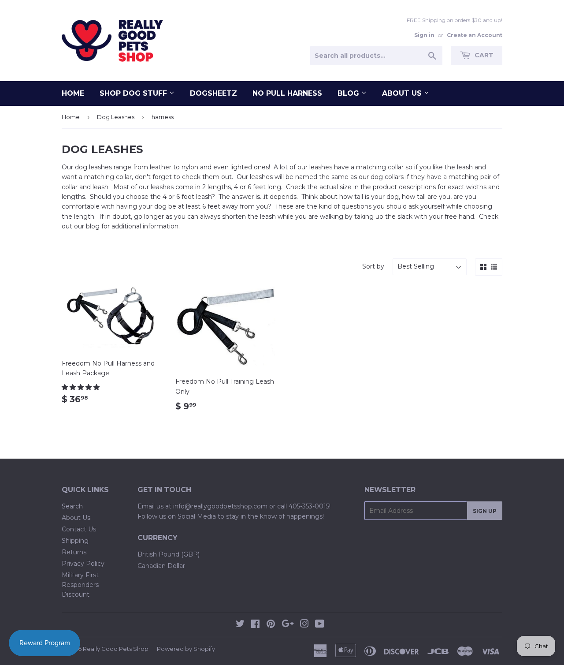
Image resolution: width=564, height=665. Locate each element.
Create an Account (474, 35)
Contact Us (79, 529)
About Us (403, 93)
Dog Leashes (115, 116)
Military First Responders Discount (80, 585)
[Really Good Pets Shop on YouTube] (319, 625)
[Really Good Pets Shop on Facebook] (255, 625)
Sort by (373, 266)
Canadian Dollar (161, 566)
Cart (483, 55)
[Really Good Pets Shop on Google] (288, 625)
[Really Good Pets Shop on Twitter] (240, 625)
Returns (74, 552)
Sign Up (485, 511)
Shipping (75, 541)
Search (72, 506)
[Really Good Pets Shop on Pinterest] (270, 625)
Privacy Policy (83, 564)
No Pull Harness (287, 93)
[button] (81, 387)
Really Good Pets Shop (115, 648)
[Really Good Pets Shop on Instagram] (304, 625)
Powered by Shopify (186, 648)
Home (73, 93)
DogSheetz (213, 93)
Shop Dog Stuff (134, 93)
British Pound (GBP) (168, 554)
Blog (349, 93)
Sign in (424, 35)
